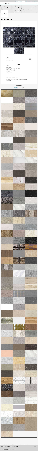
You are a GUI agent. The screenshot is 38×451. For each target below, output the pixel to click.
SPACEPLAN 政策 (12, 446)
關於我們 (2, 446)
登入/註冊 (35, 1)
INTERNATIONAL (30, 1)
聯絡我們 (17, 446)
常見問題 (6, 446)
